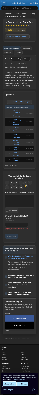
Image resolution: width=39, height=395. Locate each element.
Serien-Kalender (25, 371)
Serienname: (9, 221)
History (32, 14)
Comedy (4, 357)
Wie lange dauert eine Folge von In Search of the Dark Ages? (21, 276)
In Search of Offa (16, 159)
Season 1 (17, 107)
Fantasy (4, 354)
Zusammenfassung (11, 48)
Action (22, 352)
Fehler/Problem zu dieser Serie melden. (17, 339)
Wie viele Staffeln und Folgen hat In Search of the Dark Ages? (20, 257)
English (35, 3)
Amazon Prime (6, 368)
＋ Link (18, 52)
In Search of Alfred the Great (16, 142)
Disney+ (4, 371)
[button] (3, 3)
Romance (23, 357)
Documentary (16, 59)
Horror (22, 354)
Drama (23, 350)
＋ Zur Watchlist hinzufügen (17, 36)
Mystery (4, 359)
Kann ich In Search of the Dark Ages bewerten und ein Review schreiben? (20, 285)
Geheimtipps (24, 359)
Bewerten (7, 52)
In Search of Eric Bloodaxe (16, 129)
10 (21, 187)
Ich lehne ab (23, 384)
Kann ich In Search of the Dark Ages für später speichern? (19, 293)
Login (13, 3)
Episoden (26, 48)
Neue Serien (24, 368)
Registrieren (21, 3)
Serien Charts (21, 14)
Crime (4, 350)
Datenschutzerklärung (18, 379)
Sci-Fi (4, 352)
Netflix (4, 366)
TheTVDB (26, 86)
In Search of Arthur (16, 148)
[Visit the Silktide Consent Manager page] (33, 389)
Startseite (8, 14)
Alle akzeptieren (9, 384)
